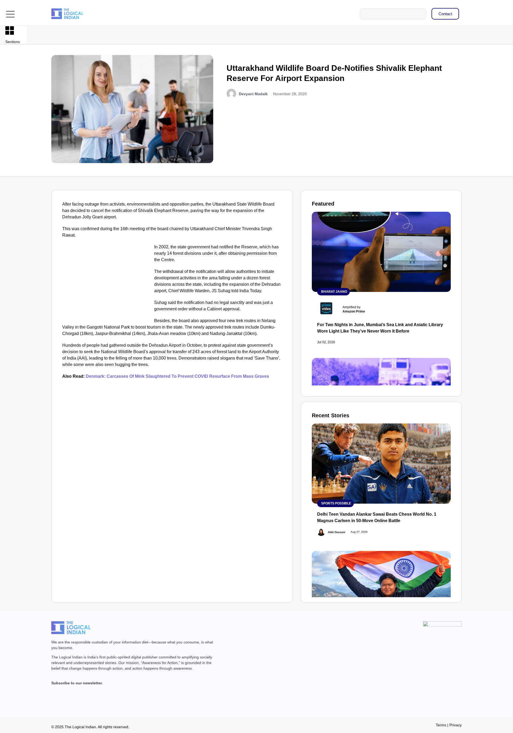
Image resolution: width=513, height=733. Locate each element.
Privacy (455, 725)
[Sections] (9, 30)
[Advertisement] (107, 283)
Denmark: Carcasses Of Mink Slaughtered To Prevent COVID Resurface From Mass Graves (177, 376)
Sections (12, 42)
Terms (441, 725)
